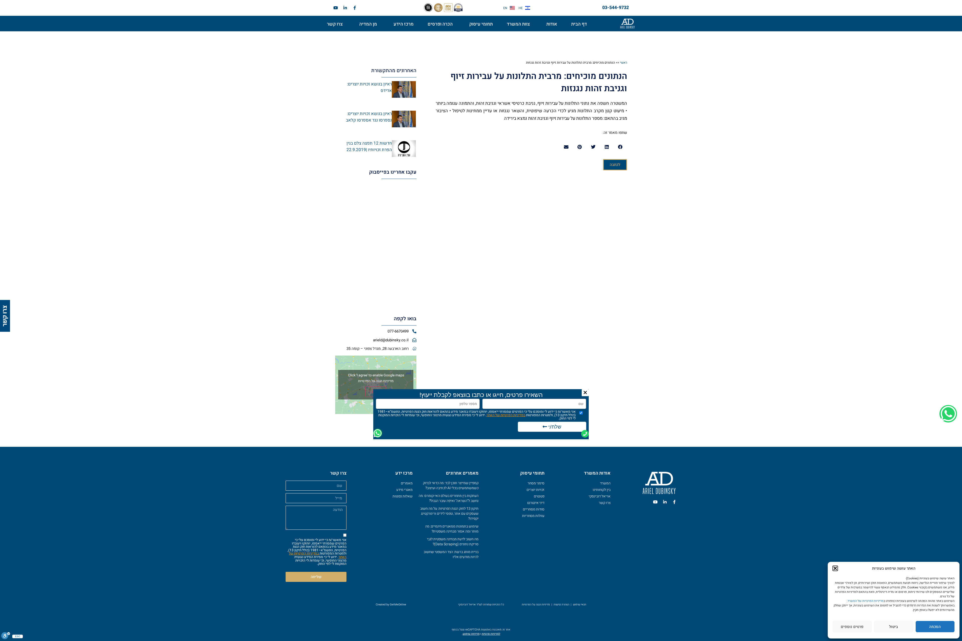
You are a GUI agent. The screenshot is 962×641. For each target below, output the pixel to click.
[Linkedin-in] (345, 8)
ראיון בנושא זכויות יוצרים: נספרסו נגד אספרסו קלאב (369, 117)
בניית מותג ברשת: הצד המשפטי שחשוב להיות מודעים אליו (451, 554)
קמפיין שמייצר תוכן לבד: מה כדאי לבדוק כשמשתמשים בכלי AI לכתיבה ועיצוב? (450, 485)
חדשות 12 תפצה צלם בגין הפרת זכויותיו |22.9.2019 (369, 146)
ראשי (623, 62)
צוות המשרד (518, 24)
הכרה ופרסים (440, 24)
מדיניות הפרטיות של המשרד (866, 601)
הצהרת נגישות (561, 604)
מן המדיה (368, 24)
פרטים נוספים (852, 626)
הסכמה (935, 626)
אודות (551, 24)
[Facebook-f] (355, 8)
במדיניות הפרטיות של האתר (317, 555)
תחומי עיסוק (481, 24)
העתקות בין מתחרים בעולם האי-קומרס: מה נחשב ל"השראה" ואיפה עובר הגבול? (448, 498)
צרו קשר (335, 24)
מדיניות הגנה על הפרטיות (376, 381)
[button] (835, 568)
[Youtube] (336, 8)
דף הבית (579, 24)
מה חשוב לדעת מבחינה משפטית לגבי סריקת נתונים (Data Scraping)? (452, 542)
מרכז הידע (404, 24)
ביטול (893, 626)
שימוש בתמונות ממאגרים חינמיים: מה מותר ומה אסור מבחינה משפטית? (451, 529)
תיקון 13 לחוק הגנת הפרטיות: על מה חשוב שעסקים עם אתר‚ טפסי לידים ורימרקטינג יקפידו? (449, 513)
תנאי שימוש (579, 604)
